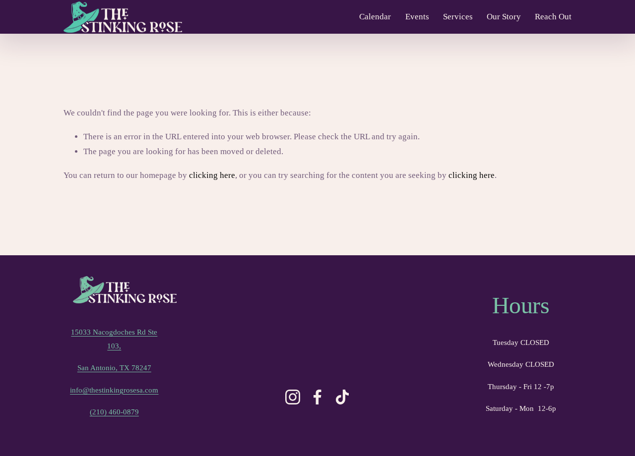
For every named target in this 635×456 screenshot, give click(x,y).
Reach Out (553, 16)
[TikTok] (342, 397)
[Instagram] (293, 397)
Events (417, 16)
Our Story (504, 16)
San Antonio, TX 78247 (114, 367)
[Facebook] (317, 397)
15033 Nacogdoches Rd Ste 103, (114, 339)
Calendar (375, 16)
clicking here (212, 175)
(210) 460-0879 (114, 411)
